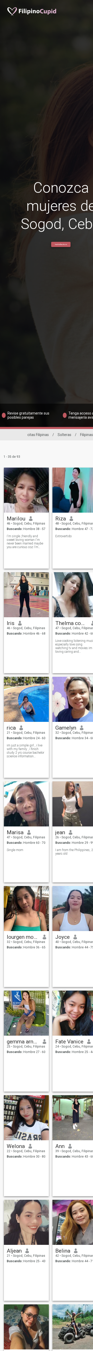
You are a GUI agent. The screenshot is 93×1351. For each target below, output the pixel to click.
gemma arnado (23, 1041)
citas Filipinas (38, 435)
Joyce (62, 937)
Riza (60, 518)
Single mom (15, 850)
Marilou (16, 518)
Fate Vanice (69, 1041)
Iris (10, 623)
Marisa (15, 832)
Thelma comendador (71, 623)
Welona (16, 1146)
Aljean (14, 1251)
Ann (60, 1146)
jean (60, 832)
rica (11, 728)
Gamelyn (65, 728)
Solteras (64, 435)
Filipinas (86, 435)
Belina (62, 1251)
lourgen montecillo (23, 937)
